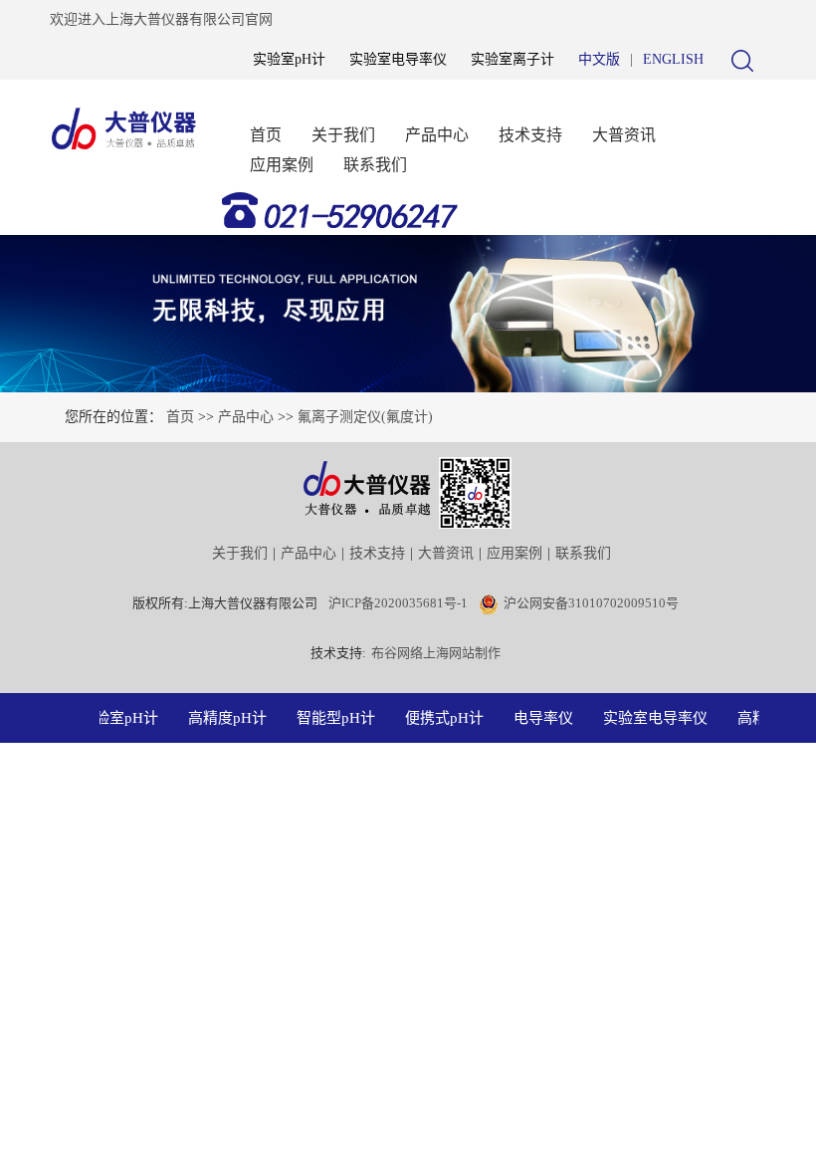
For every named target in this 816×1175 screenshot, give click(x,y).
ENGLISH (673, 59)
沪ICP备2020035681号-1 (398, 602)
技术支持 (530, 134)
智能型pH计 (331, 718)
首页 (266, 134)
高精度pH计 (222, 718)
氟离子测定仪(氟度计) (365, 416)
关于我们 (343, 134)
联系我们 (375, 164)
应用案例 (281, 164)
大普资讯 (624, 134)
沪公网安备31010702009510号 (591, 602)
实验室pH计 (289, 59)
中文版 (599, 59)
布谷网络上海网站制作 (436, 652)
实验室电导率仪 (398, 59)
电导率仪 (538, 718)
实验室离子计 (512, 59)
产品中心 (437, 134)
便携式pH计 (439, 718)
